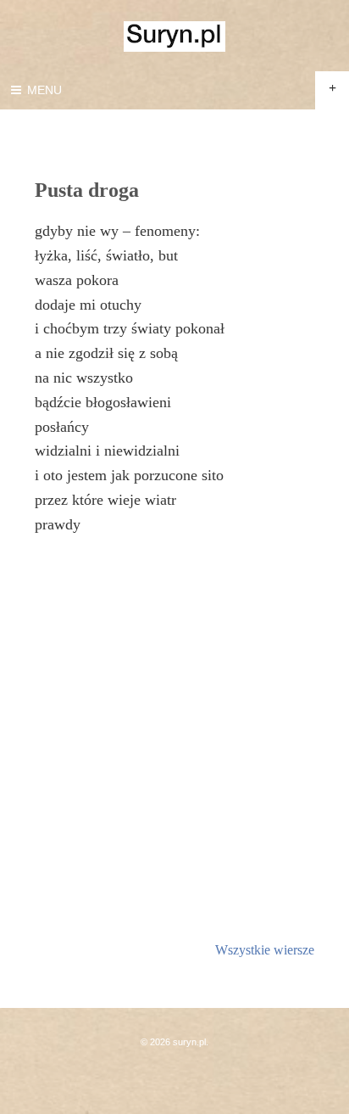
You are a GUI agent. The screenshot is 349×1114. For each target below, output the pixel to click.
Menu (43, 90)
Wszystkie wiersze (264, 950)
